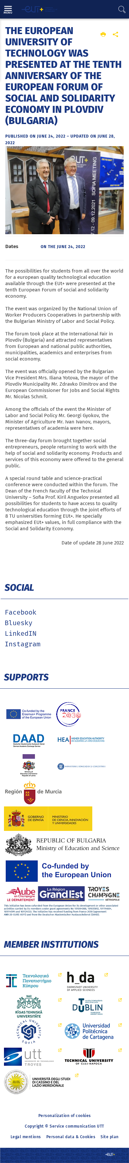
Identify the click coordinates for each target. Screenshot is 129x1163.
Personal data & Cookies (71, 1137)
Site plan (110, 1137)
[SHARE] (115, 34)
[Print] (103, 35)
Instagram (22, 644)
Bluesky (18, 623)
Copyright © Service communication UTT (64, 1126)
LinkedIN (20, 634)
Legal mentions (26, 1137)
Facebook (20, 613)
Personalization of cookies (64, 1115)
